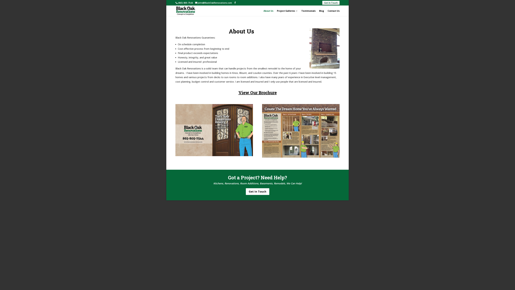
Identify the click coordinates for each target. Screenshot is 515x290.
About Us (268, 11)
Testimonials (308, 11)
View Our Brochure (257, 92)
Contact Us (334, 11)
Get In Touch (331, 2)
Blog (321, 11)
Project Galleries (286, 11)
